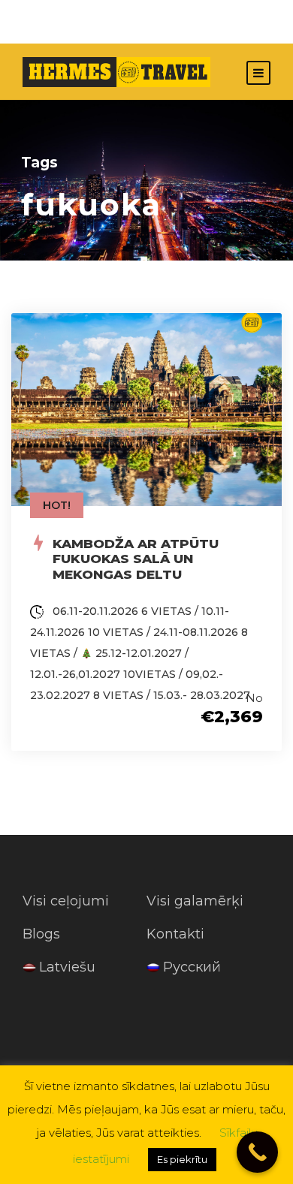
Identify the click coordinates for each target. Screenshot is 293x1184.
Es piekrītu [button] (182, 1159)
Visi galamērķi (194, 901)
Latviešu (67, 967)
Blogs (41, 934)
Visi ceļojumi (66, 901)
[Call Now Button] (257, 1152)
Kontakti (175, 934)
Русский (192, 967)
